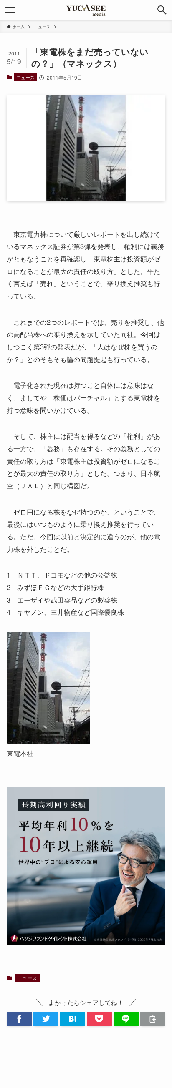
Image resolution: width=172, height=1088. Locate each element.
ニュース (25, 77)
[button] (162, 10)
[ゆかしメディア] (86, 10)
